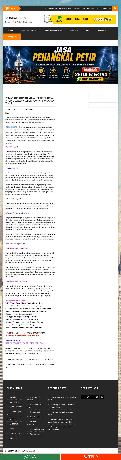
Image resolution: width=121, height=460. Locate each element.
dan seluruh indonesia (33, 327)
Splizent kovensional (37, 429)
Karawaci (25, 322)
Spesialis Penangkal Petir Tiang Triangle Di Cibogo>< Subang (29, 359)
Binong (32, 322)
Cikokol (8, 322)
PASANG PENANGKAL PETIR (15, 348)
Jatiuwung (16, 325)
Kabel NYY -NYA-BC (16, 434)
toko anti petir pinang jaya (32, 353)
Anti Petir (13, 419)
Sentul (22, 319)
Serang (7, 327)
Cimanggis (9, 317)
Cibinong (8, 308)
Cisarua (35, 319)
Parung (26, 317)
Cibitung (16, 311)
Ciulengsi (22, 314)
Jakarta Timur (10, 306)
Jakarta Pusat (26, 303)
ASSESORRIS (14, 424)
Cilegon (15, 327)
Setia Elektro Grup (36, 417)
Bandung (22, 327)
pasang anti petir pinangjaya (38, 351)
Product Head (35, 412)
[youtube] (102, 397)
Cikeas (15, 314)
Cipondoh (16, 322)
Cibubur (8, 314)
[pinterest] (97, 397)
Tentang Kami (12, 37)
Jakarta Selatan (37, 303)
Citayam (33, 317)
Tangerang (37, 306)
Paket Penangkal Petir (29, 30)
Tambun (8, 311)
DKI (7, 303)
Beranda (10, 30)
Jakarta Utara (22, 306)
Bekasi (22, 308)
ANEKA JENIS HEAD (16, 407)
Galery (88, 30)
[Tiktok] (92, 397)
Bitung (7, 325)
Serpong (40, 322)
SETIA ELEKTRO (13, 117)
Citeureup (15, 319)
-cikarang (15, 308)
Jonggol (29, 314)
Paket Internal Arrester (53, 30)
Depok (30, 306)
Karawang (24, 311)
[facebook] (83, 397)
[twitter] (87, 397)
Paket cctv (74, 30)
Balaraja (31, 325)
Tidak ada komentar (26, 109)
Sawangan (18, 317)
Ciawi (29, 319)
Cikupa (24, 325)
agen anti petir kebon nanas (37, 348)
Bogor (7, 319)
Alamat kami (103, 30)
